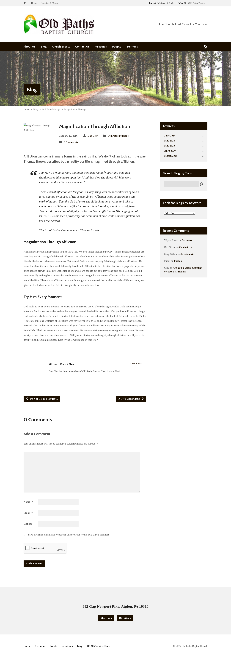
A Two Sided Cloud (129, 398)
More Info (106, 618)
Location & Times (49, 3)
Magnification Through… (76, 109)
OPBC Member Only (98, 646)
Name (28, 502)
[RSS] (205, 46)
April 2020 (170, 150)
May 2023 (169, 140)
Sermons (132, 46)
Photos (178, 261)
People (116, 46)
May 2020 (169, 145)
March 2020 (170, 155)
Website (28, 523)
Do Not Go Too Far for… (43, 398)
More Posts (135, 363)
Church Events (61, 46)
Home (34, 3)
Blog (44, 46)
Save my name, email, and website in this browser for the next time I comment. (68, 534)
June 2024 (169, 135)
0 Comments (71, 142)
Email (28, 512)
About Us (29, 46)
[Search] (201, 184)
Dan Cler (93, 135)
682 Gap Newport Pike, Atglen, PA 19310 (115, 606)
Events (53, 646)
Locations (67, 646)
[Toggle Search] (25, 3)
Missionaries (188, 254)
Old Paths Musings (51, 109)
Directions (125, 618)
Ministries (101, 46)
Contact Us (82, 46)
